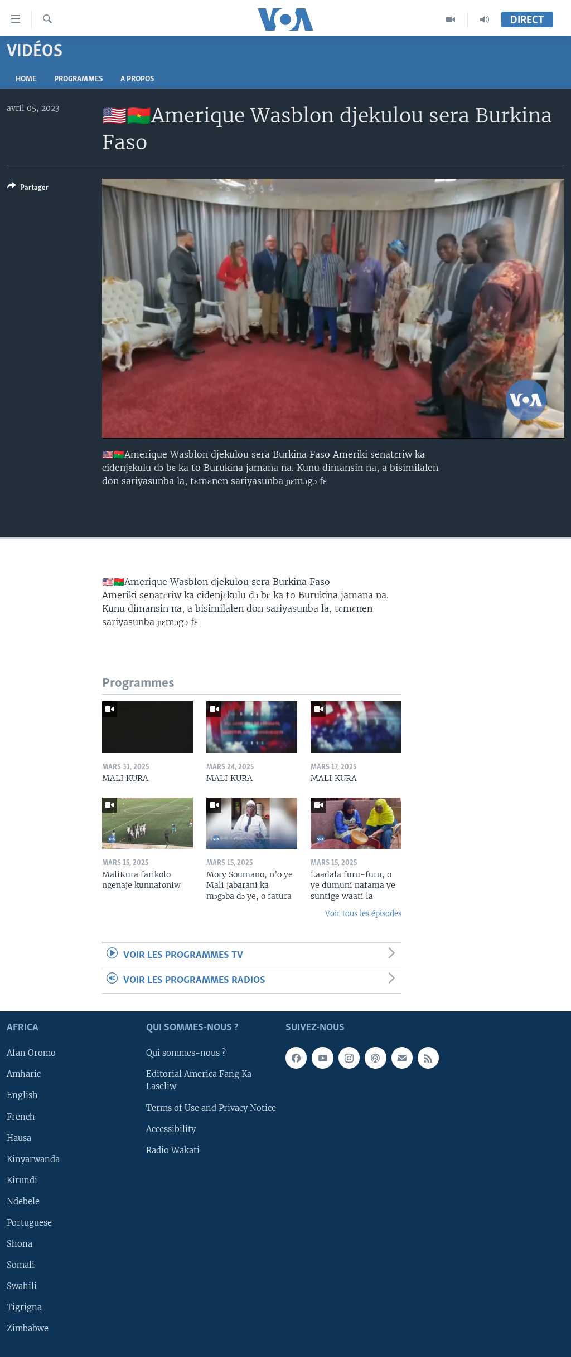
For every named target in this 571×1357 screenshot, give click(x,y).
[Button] (28, 189)
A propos (137, 79)
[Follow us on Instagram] (349, 1058)
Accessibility (171, 1129)
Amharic (24, 1075)
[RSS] (428, 1058)
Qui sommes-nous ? (186, 1054)
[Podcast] (375, 1058)
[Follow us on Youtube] (322, 1058)
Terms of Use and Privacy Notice (211, 1108)
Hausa (19, 1138)
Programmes (78, 79)
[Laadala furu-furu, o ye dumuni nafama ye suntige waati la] (356, 823)
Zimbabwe (28, 1329)
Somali (21, 1265)
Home (26, 79)
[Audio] (484, 19)
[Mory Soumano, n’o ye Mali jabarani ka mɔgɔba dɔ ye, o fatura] (251, 823)
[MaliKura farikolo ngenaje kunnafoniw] (147, 823)
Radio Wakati (173, 1150)
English (22, 1096)
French (21, 1117)
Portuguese (29, 1223)
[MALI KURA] (147, 727)
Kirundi (22, 1181)
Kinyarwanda (33, 1159)
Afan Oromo (31, 1054)
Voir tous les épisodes (363, 913)
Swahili (22, 1286)
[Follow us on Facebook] (296, 1058)
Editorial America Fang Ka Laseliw (198, 1081)
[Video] (451, 19)
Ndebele (23, 1202)
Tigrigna (24, 1307)
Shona (19, 1244)
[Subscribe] (402, 1058)
